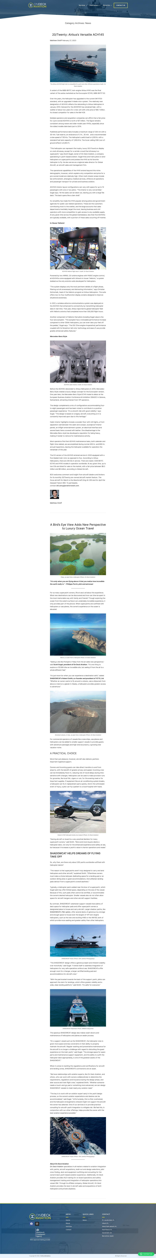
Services (82, 5)
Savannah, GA (107, 1233)
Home (68, 1220)
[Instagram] (37, 1224)
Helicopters (94, 5)
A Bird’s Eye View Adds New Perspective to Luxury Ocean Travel (78, 526)
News (85, 1220)
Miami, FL (105, 1223)
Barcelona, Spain (108, 1236)
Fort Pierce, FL (107, 1229)
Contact (68, 1229)
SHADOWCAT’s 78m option (60, 912)
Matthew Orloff (56, 40)
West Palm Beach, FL (109, 1226)
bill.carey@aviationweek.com (67, 486)
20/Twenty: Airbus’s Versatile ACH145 (78, 34)
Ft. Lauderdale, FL (108, 1220)
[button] (82, 5)
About (68, 1223)
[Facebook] (31, 1224)
